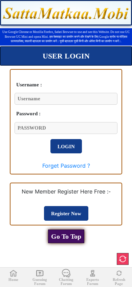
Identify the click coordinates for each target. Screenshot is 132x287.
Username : (29, 84)
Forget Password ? (66, 165)
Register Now (66, 213)
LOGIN (66, 146)
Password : (28, 113)
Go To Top (66, 236)
